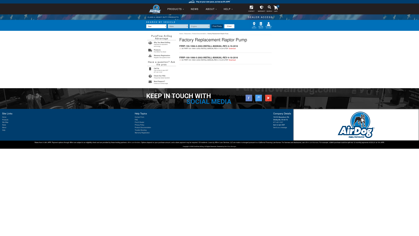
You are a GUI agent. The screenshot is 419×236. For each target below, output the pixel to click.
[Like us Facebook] (249, 98)
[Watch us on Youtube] (268, 98)
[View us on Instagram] (258, 98)
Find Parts (217, 26)
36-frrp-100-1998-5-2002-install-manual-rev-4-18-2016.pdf (204, 60)
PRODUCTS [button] (175, 9)
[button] (211, 9)
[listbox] (156, 26)
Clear (229, 26)
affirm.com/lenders (133, 142)
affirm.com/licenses (312, 142)
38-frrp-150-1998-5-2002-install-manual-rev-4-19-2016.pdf (204, 48)
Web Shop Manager (230, 146)
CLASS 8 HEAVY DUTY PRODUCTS (163, 17)
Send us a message (280, 127)
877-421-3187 (278, 122)
